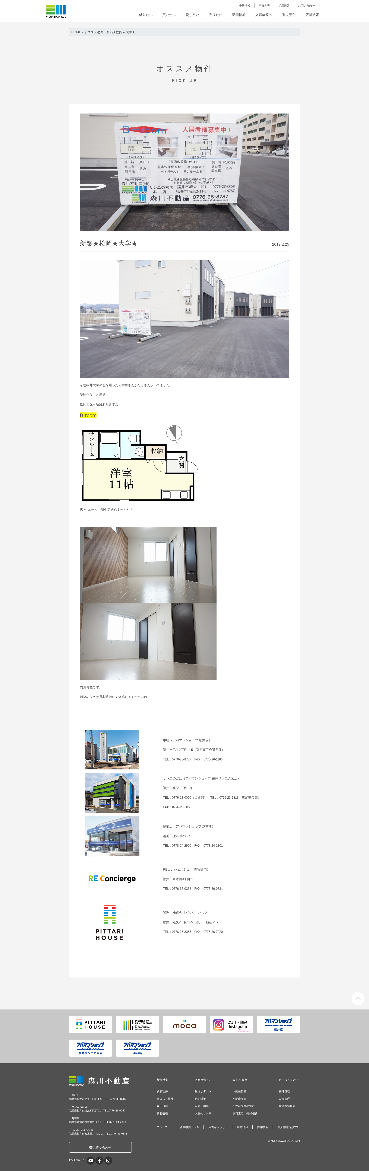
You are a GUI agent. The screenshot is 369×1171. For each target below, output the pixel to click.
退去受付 (289, 15)
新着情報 (239, 15)
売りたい (216, 15)
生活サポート (203, 1091)
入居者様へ (263, 15)
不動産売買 (239, 1098)
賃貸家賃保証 (287, 1106)
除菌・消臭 (202, 1106)
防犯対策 (200, 1098)
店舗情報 (312, 15)
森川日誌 (162, 1106)
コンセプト (164, 1127)
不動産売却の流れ (244, 1106)
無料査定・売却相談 (245, 1113)
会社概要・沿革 (189, 1127)
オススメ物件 (165, 1098)
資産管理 (284, 1098)
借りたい (146, 15)
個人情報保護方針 (289, 1127)
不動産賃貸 (239, 1091)
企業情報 (244, 5)
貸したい (192, 15)
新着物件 (162, 1091)
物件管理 (284, 1091)
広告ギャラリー (218, 1127)
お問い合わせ (306, 5)
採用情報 (284, 5)
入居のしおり (203, 1113)
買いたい (169, 15)
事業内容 (264, 5)
